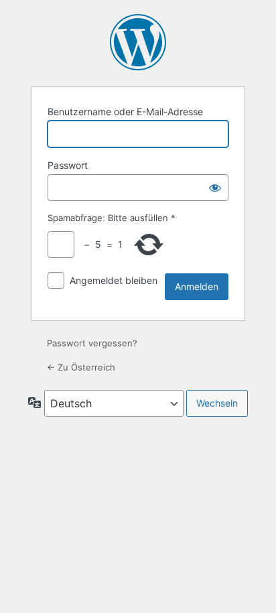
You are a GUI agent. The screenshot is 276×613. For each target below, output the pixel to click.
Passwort (68, 165)
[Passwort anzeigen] (215, 187)
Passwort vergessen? (92, 343)
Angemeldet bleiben (113, 280)
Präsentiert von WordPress (138, 42)
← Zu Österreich (81, 367)
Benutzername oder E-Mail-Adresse (125, 111)
